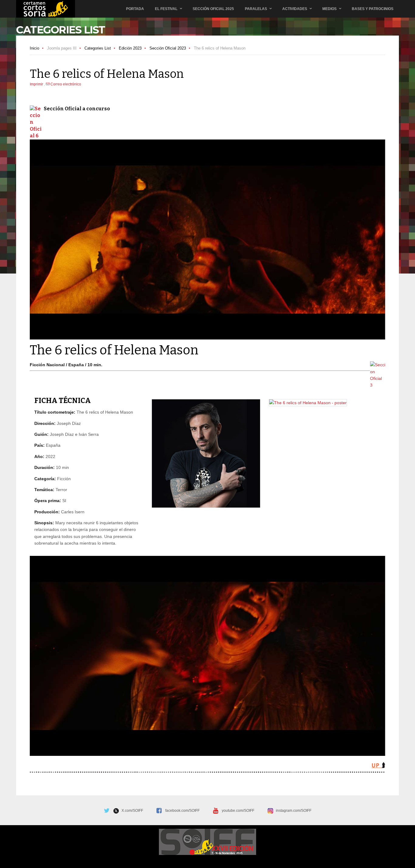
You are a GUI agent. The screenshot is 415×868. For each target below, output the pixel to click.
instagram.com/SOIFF (292, 810)
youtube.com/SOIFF (238, 810)
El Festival (166, 9)
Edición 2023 (130, 48)
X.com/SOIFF (131, 810)
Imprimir (37, 84)
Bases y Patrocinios (372, 9)
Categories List (97, 48)
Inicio (34, 48)
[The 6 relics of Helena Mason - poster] (308, 402)
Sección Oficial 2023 (167, 48)
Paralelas (256, 9)
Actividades (294, 9)
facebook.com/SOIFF (182, 810)
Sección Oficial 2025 (213, 9)
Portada (135, 9)
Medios (329, 9)
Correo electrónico (65, 84)
